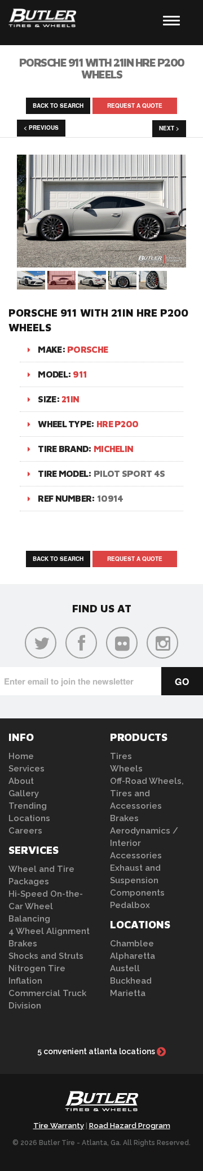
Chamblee (132, 943)
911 (80, 374)
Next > (169, 128)
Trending (27, 806)
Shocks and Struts (45, 956)
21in (70, 399)
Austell (125, 968)
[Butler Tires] (101, 1104)
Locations (29, 818)
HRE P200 (117, 424)
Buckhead (131, 981)
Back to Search (58, 105)
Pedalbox (130, 905)
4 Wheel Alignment (49, 931)
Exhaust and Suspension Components (137, 880)
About (21, 781)
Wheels (126, 769)
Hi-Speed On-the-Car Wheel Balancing (45, 906)
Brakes (22, 943)
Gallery (23, 793)
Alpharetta (132, 956)
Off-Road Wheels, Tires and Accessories (147, 793)
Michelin (113, 449)
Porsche (87, 349)
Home (21, 756)
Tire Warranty (58, 1125)
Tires (121, 756)
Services (26, 769)
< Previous (41, 127)
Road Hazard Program (129, 1125)
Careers (25, 831)
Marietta (127, 993)
